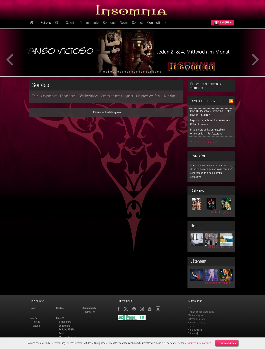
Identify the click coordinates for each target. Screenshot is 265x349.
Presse (191, 326)
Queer (129, 96)
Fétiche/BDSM (88, 96)
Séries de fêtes (111, 96)
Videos (36, 325)
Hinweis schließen (227, 343)
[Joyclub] (161, 309)
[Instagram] (143, 309)
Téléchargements (196, 318)
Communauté (89, 22)
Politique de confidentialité (201, 311)
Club (58, 22)
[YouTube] (151, 309)
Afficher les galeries (221, 212)
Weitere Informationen (199, 343)
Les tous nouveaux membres (205, 86)
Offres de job (194, 333)
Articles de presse (196, 322)
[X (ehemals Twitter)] (128, 309)
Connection (155, 22)
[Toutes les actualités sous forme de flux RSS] (231, 101)
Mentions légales (196, 315)
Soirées (46, 22)
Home (33, 308)
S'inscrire (90, 311)
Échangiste (68, 96)
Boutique (109, 22)
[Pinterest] (135, 309)
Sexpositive (49, 96)
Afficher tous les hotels (219, 247)
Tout (35, 96)
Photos (36, 321)
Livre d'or (169, 96)
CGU (190, 308)
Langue (224, 22)
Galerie (70, 22)
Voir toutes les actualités (203, 142)
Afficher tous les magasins (218, 282)
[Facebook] (120, 309)
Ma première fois (148, 96)
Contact (137, 22)
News (124, 22)
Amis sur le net (195, 329)
